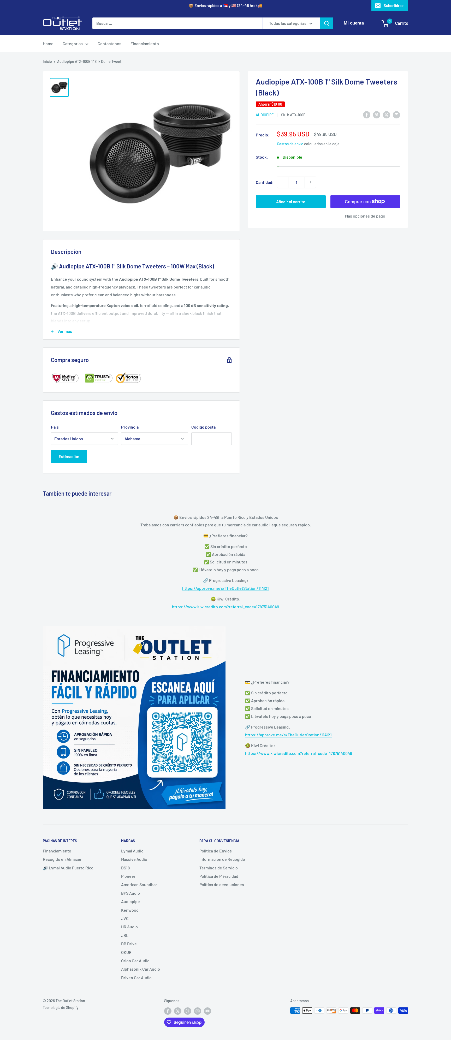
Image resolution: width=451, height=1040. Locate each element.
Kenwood (130, 909)
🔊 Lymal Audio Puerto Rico (68, 867)
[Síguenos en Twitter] (177, 1011)
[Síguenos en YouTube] (207, 1011)
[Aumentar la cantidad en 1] (310, 182)
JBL (124, 935)
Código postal (204, 426)
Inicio (47, 61)
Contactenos (109, 43)
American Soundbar (139, 884)
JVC (125, 918)
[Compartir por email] (396, 114)
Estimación (69, 456)
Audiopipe (265, 115)
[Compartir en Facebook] (366, 114)
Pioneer (128, 876)
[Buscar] (326, 23)
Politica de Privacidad (218, 876)
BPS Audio (130, 893)
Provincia (130, 426)
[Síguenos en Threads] (187, 1011)
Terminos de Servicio (218, 867)
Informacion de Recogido (222, 859)
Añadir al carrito (290, 201)
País (55, 426)
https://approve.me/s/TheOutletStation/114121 (225, 588)
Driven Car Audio (136, 977)
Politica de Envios (215, 850)
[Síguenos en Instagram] (197, 1011)
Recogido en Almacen (62, 859)
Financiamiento (144, 43)
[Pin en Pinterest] (376, 114)
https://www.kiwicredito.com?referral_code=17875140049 (225, 606)
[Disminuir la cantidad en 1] (282, 182)
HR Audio (129, 926)
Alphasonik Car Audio (140, 968)
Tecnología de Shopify (61, 1007)
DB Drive (129, 943)
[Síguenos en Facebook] (167, 1011)
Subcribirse (393, 5)
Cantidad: (265, 181)
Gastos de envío (290, 143)
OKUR (126, 952)
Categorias (73, 43)
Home (48, 43)
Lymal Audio (132, 850)
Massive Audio (134, 859)
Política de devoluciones (221, 884)
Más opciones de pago (365, 215)
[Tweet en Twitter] (386, 114)
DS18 (125, 867)
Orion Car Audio (135, 960)
